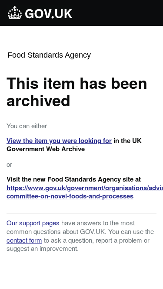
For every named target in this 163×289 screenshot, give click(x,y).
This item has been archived (77, 91)
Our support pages (33, 222)
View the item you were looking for (59, 140)
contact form (24, 239)
